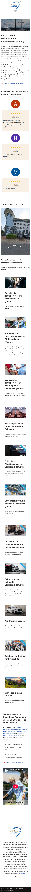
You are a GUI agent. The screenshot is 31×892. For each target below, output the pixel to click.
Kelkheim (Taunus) (8, 733)
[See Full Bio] (26, 874)
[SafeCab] (16, 5)
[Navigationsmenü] (15, 11)
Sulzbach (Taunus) (21, 731)
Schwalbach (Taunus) (9, 729)
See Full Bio (21, 874)
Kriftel (19, 727)
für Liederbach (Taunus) (25, 814)
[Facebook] (16, 877)
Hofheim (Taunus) (21, 729)
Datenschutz (4, 890)
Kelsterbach (17, 735)
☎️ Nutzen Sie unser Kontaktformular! (12, 83)
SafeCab (4, 814)
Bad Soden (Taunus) (9, 731)
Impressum (25, 888)
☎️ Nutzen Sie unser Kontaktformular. (14, 762)
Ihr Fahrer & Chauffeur (14, 814)
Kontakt (11, 890)
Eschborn (10, 735)
